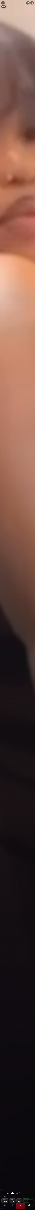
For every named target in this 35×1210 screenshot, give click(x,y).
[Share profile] (32, 3)
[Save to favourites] (28, 3)
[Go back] (3, 3)
